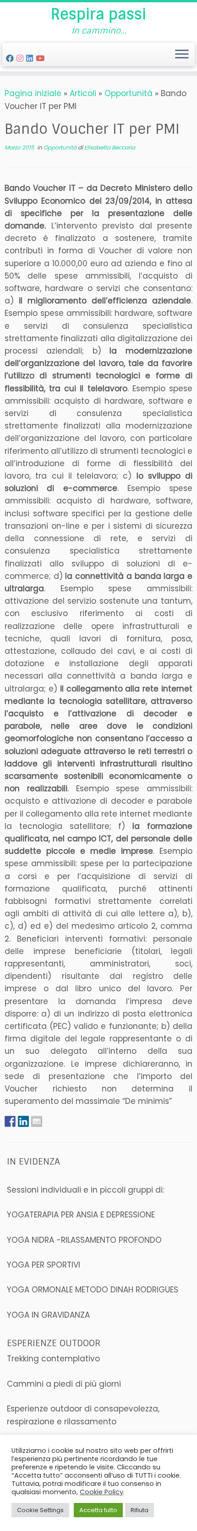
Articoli (83, 93)
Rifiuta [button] (139, 1510)
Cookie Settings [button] (40, 1510)
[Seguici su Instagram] (21, 58)
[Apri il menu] (182, 55)
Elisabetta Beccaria (109, 147)
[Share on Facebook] (10, 1120)
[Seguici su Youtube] (41, 58)
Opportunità (128, 93)
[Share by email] (36, 1120)
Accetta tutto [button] (98, 1510)
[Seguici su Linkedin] (31, 58)
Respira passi (98, 14)
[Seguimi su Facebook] (11, 58)
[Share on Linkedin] (23, 1120)
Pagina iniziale (33, 93)
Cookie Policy (101, 1492)
